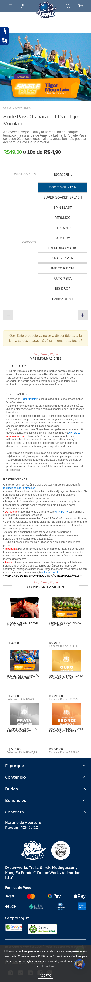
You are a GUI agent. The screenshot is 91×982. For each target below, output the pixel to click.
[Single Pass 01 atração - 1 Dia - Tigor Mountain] (45, 67)
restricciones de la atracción (19, 488)
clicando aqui (50, 572)
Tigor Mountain (30, 399)
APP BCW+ (74, 432)
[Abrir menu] (10, 6)
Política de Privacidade (53, 956)
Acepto (45, 975)
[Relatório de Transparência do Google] (14, 929)
